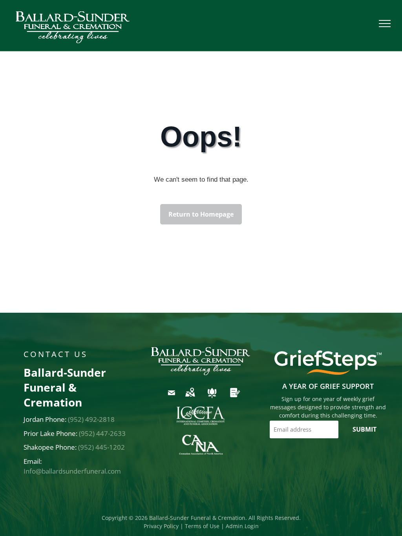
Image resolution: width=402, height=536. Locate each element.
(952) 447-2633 (102, 433)
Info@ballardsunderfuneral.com (72, 471)
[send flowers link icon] (212, 398)
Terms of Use (202, 526)
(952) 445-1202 (101, 447)
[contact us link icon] (171, 398)
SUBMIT (364, 429)
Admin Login (242, 526)
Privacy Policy (161, 526)
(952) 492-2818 (91, 419)
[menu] (385, 23)
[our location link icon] (190, 398)
